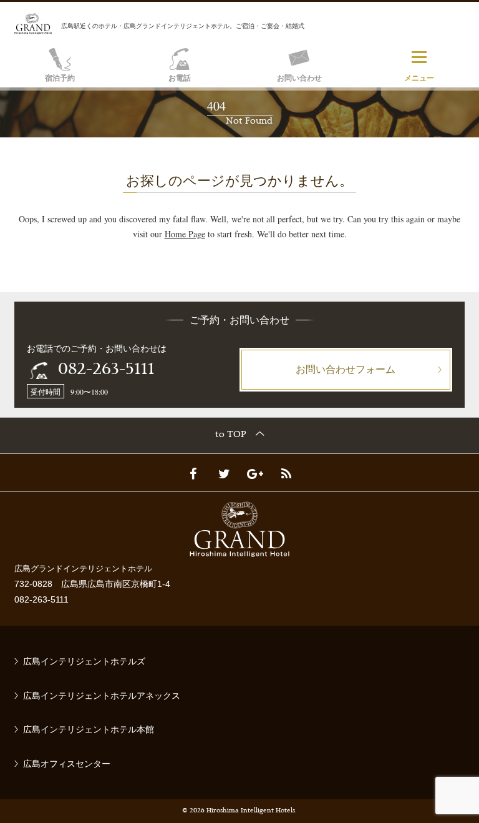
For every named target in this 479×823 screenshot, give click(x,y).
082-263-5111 (106, 370)
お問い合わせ (299, 78)
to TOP (230, 435)
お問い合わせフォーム (345, 368)
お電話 (179, 78)
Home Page (185, 234)
